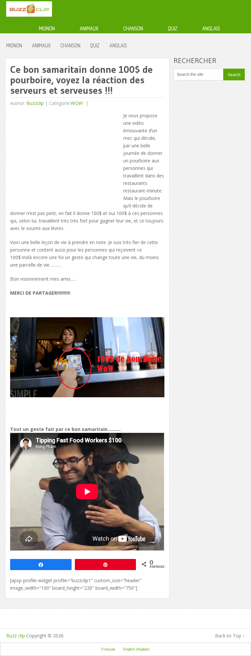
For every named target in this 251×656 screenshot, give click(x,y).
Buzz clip (15, 635)
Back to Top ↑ (230, 635)
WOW (77, 103)
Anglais (211, 28)
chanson (133, 28)
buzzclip (35, 103)
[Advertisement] (65, 157)
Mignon (47, 28)
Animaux (89, 28)
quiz (172, 28)
